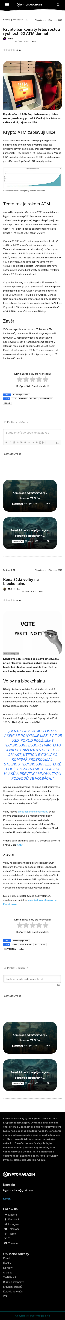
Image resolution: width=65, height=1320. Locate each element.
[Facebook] (5, 1219)
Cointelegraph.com (21, 395)
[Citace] (29, 442)
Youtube (13, 1243)
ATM (14, 399)
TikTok (12, 1233)
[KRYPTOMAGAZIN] (29, 5)
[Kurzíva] (10, 442)
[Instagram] (5, 1224)
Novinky (6, 20)
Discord (12, 1214)
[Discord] (5, 1214)
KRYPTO (33, 399)
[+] (44, 442)
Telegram (13, 1229)
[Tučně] (6, 442)
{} (40, 442)
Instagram (13, 1224)
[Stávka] (17, 442)
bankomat (23, 399)
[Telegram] (5, 1229)
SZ (27, 20)
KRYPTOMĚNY (46, 399)
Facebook (14, 1219)
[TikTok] (5, 1233)
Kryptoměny (18, 20)
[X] (5, 1238)
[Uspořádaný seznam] (21, 442)
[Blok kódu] (33, 442)
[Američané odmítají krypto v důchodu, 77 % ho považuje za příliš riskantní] (30, 496)
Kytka (10, 39)
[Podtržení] (14, 442)
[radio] (20, 379)
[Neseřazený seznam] (25, 442)
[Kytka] (5, 38)
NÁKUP (7, 403)
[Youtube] (5, 1243)
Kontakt (7, 1198)
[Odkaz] (36, 442)
